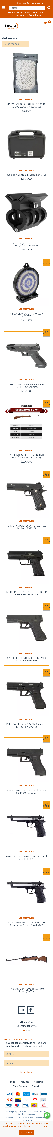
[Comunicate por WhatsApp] (47, 1115)
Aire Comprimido (26, 99)
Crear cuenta (23, 3)
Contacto (36, 1086)
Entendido (26, 1132)
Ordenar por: (10, 38)
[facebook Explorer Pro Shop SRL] (30, 1010)
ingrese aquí (26, 1120)
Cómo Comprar (20, 1086)
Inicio (12, 1081)
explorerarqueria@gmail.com (26, 15)
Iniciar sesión (37, 3)
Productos (24, 1081)
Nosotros (38, 1081)
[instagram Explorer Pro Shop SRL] (21, 1010)
